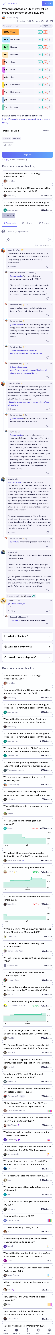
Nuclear (16, 138)
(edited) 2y (31, 273)
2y (24, 250)
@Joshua (14, 620)
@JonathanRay (16, 276)
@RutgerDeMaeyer (16, 604)
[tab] (9, 223)
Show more (9, 215)
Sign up (47, 3)
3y (19, 600)
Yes (40, 32)
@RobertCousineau (18, 367)
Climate (6, 138)
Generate (46, 131)
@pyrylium (14, 542)
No (45, 32)
